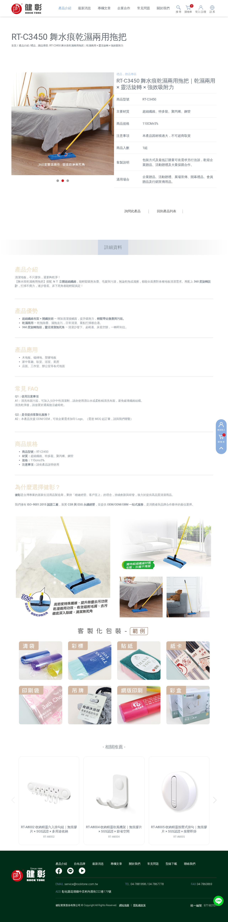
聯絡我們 (189, 863)
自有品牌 (79, 863)
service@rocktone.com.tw (81, 884)
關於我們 (163, 8)
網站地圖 (124, 905)
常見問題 (143, 8)
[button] (57, 181)
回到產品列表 (166, 211)
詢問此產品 (133, 211)
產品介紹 (64, 8)
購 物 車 (221, 439)
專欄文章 (104, 8)
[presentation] (14, 800)
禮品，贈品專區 (39, 45)
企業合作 (123, 8)
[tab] (113, 247)
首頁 (13, 45)
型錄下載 (171, 863)
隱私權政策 (139, 905)
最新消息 (84, 8)
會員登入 (221, 430)
